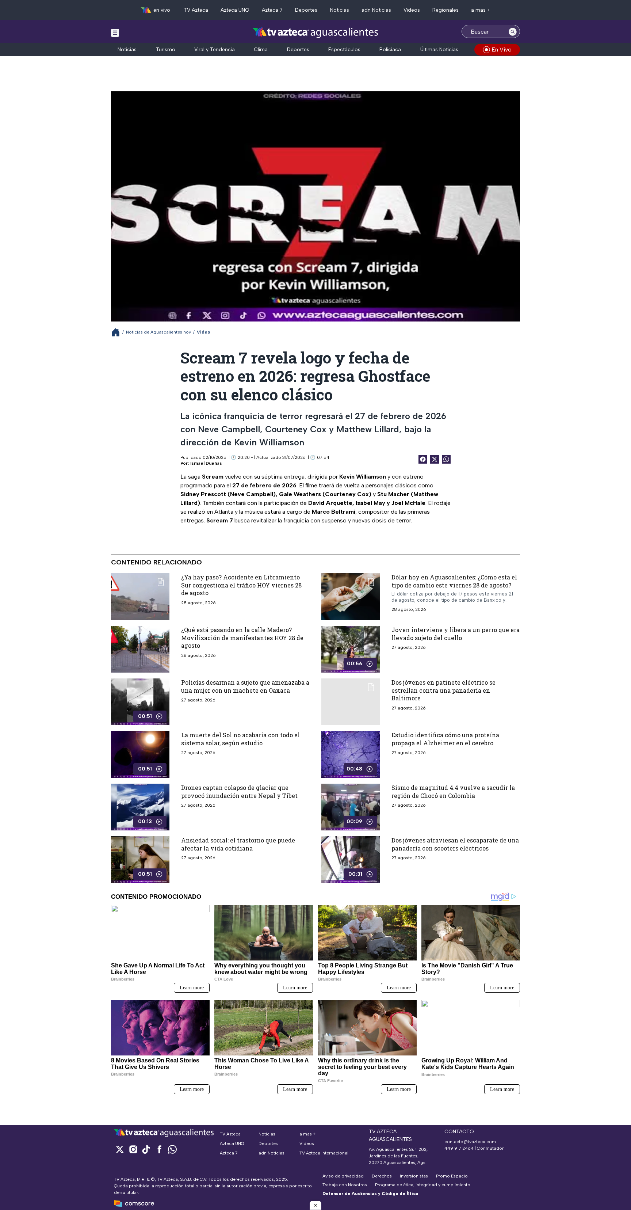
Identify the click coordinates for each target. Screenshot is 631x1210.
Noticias (339, 10)
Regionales (445, 10)
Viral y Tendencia (214, 49)
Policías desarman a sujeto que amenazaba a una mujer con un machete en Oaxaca (245, 686)
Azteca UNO (235, 10)
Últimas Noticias (439, 49)
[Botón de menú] (115, 32)
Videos (412, 10)
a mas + (480, 10)
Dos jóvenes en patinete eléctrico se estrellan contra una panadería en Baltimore (443, 690)
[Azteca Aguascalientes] (315, 32)
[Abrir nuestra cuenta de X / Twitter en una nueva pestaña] (119, 1149)
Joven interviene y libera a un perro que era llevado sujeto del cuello (455, 634)
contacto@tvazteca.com (470, 1141)
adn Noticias (376, 10)
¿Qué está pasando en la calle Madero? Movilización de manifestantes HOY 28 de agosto (242, 637)
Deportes (306, 10)
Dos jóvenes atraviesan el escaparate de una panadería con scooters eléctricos (455, 844)
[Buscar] (513, 31)
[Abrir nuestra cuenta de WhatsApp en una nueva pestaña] (172, 1149)
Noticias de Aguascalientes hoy (158, 332)
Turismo (165, 49)
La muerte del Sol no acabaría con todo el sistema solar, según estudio (240, 739)
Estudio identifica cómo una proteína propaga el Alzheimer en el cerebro (445, 739)
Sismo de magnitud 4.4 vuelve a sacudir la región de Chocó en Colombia (453, 791)
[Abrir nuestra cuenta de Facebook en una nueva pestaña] (159, 1149)
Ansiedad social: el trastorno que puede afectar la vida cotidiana (238, 844)
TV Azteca (196, 10)
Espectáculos (344, 49)
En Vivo (502, 49)
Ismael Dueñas (206, 463)
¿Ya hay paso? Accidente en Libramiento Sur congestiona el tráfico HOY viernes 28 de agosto (241, 585)
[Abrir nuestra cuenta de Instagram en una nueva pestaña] (133, 1149)
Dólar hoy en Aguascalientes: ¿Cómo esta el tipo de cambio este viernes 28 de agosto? (454, 581)
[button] (315, 1205)
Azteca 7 (272, 10)
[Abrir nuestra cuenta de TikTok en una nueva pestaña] (146, 1149)
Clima (261, 49)
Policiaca (390, 49)
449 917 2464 (459, 1148)
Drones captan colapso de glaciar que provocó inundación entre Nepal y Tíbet (239, 791)
